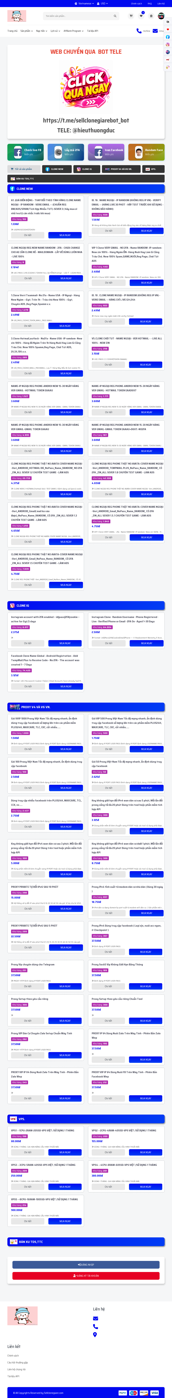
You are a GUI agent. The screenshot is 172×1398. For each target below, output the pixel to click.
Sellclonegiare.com (53, 1393)
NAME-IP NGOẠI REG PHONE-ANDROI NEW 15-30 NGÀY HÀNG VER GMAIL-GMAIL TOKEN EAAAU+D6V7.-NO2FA (126, 427)
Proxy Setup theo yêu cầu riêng (29, 999)
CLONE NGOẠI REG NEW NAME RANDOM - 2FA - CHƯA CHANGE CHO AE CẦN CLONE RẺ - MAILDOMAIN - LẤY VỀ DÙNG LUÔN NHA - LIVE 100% (46, 252)
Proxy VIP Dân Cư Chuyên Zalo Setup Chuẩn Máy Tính (41, 1033)
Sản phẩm (25, 31)
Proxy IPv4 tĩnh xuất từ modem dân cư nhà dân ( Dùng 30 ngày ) (127, 889)
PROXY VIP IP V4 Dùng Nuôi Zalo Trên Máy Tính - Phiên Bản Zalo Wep (45, 1074)
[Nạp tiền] (151, 16)
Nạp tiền (40, 31)
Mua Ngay (65, 235)
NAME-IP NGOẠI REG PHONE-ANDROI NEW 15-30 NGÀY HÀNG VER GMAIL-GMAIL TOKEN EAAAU (45, 427)
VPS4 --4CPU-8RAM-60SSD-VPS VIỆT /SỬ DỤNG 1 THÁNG (124, 1165)
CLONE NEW (57, 169)
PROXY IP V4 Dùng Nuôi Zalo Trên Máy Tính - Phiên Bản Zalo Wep (126, 1035)
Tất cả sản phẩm (23, 169)
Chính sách (136, 3)
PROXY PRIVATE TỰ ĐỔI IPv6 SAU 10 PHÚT (34, 887)
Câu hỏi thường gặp (17, 1362)
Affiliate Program (72, 31)
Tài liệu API (92, 31)
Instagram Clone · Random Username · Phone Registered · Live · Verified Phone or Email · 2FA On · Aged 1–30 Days (125, 619)
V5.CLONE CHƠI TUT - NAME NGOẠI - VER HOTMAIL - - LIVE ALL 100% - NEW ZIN (127, 340)
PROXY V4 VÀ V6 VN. (121, 169)
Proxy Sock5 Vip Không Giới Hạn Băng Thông (117, 964)
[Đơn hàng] (131, 16)
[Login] (161, 16)
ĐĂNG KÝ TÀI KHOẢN (88, 1276)
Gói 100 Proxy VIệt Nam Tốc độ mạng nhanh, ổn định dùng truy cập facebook (46, 764)
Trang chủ (12, 31)
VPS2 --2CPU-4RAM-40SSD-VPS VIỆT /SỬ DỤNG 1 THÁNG (124, 1130)
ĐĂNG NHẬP (87, 1265)
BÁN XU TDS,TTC (25, 178)
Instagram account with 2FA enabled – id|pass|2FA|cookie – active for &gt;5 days (45, 619)
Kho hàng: (19, 219)
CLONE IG (87, 169)
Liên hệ (161, 3)
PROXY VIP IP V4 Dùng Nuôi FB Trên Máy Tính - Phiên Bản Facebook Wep (124, 1074)
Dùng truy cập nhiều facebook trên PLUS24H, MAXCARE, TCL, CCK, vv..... (46, 802)
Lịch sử (54, 31)
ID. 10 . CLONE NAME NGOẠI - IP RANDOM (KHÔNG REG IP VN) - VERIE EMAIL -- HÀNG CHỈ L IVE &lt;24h (126, 297)
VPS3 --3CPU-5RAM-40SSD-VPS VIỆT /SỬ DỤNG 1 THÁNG (43, 1165)
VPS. (153, 169)
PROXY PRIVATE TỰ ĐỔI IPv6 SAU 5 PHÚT (34, 926)
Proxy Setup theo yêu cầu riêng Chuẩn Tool (117, 999)
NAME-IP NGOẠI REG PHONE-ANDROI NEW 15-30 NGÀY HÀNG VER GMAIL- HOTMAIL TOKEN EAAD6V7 (126, 388)
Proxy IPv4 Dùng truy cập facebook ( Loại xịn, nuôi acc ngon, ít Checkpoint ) (126, 928)
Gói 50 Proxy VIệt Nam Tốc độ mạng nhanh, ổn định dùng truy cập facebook (127, 764)
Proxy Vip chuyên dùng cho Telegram (32, 964)
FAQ (150, 3)
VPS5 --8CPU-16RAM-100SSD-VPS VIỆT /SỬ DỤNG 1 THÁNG (44, 1199)
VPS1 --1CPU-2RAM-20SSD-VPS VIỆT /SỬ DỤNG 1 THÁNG (42, 1130)
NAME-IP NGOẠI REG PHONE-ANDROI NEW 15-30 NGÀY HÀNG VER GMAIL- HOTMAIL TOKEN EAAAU (45, 388)
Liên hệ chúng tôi (16, 1369)
